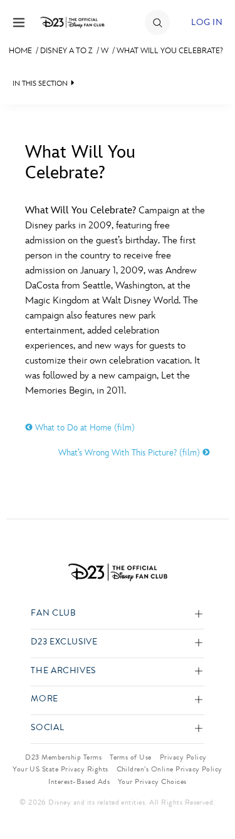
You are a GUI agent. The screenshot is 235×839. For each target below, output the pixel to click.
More (44, 699)
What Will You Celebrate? (170, 51)
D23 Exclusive (64, 642)
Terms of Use (131, 757)
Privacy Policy (183, 757)
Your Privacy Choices (152, 781)
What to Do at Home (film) (84, 427)
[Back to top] (210, 797)
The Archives (63, 671)
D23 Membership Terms (63, 757)
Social (47, 728)
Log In (206, 22)
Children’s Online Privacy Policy (169, 769)
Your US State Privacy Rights (60, 769)
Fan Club (53, 613)
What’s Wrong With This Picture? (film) (130, 452)
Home (20, 51)
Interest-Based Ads (79, 781)
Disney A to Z (66, 51)
